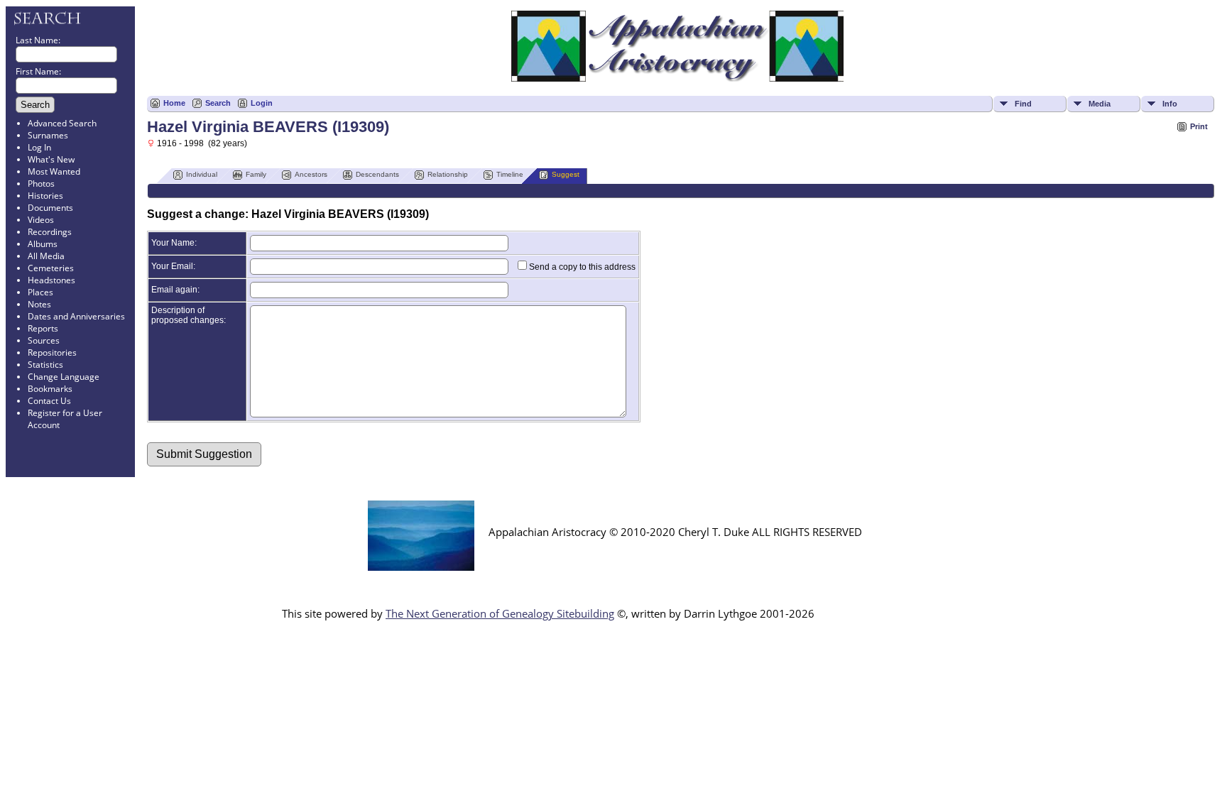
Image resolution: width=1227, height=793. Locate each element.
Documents (50, 208)
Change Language (63, 377)
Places (40, 292)
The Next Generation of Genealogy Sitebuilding (500, 613)
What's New (51, 159)
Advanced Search (62, 123)
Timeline (509, 174)
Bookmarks (50, 389)
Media (1100, 103)
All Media (46, 256)
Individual (201, 174)
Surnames (48, 135)
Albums (43, 244)
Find (1023, 103)
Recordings (50, 232)
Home (174, 103)
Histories (45, 196)
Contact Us (49, 401)
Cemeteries (51, 268)
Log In (39, 147)
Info (1169, 103)
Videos (41, 220)
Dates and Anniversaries (76, 316)
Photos (41, 183)
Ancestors (311, 174)
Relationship (447, 174)
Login (262, 103)
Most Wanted (54, 171)
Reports (43, 328)
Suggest (565, 174)
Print (1199, 126)
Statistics (45, 365)
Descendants (377, 174)
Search (218, 103)
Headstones (51, 280)
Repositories (52, 352)
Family (256, 174)
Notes (39, 304)
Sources (44, 340)
